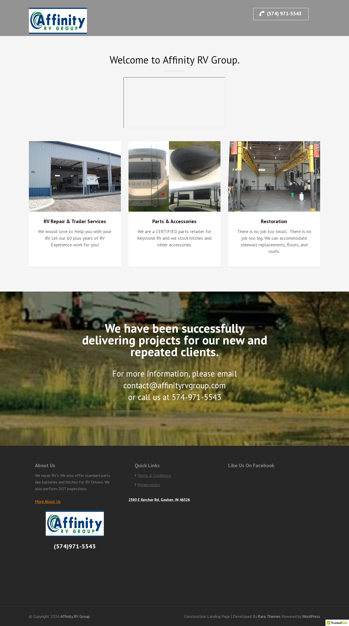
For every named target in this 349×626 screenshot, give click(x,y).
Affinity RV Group (75, 616)
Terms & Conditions (154, 475)
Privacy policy (148, 484)
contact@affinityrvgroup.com (174, 385)
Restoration (274, 221)
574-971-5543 (196, 397)
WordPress (311, 616)
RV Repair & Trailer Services (75, 221)
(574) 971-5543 (284, 13)
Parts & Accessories (174, 221)
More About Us (48, 501)
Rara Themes (270, 616)
